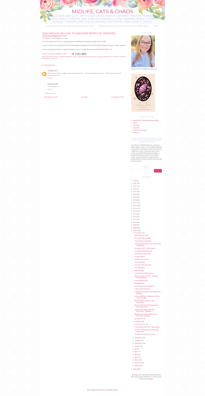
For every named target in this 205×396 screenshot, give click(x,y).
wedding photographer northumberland (108, 56)
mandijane (51, 70)
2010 (135, 222)
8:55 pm (50, 89)
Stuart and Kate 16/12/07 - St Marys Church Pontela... (146, 277)
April (136, 357)
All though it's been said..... (143, 254)
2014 (135, 211)
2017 (135, 203)
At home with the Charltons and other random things (147, 297)
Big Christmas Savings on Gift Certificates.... (144, 301)
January (137, 365)
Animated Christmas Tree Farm (145, 334)
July (136, 349)
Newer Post (51, 97)
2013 (135, 214)
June (136, 352)
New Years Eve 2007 (141, 235)
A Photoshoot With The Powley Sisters (147, 327)
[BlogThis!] (78, 54)
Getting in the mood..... (142, 259)
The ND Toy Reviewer (140, 130)
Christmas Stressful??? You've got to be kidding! (148, 292)
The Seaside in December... (144, 241)
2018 (135, 200)
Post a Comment (50, 93)
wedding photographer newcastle (87, 56)
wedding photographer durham (68, 56)
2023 (135, 186)
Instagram (136, 125)
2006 (135, 369)
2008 (135, 228)
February (138, 363)
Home (156, 26)
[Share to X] (81, 54)
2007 (135, 231)
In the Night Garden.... (142, 280)
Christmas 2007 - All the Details (145, 248)
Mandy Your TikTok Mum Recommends (146, 120)
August (137, 346)
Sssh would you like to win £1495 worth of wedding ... (148, 244)
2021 (135, 192)
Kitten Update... (140, 271)
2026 (135, 181)
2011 (135, 219)
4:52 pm (50, 78)
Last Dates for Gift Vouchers (144, 273)
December (138, 233)
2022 (135, 189)
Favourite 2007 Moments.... (144, 265)
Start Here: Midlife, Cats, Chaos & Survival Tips (70, 26)
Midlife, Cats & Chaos (102, 11)
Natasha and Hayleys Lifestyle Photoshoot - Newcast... (144, 310)
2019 (135, 197)
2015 (135, 208)
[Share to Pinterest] (85, 54)
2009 (135, 225)
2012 (135, 217)
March (137, 360)
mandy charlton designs (52, 56)
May (136, 354)
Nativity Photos (140, 283)
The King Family (140, 262)
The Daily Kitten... (140, 268)
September (139, 343)
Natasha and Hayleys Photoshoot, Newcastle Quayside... (146, 315)
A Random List (139, 321)
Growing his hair (140, 319)
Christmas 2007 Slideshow (143, 251)
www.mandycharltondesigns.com (100, 49)
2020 (135, 194)
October (138, 341)
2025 (135, 183)
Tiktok (135, 123)
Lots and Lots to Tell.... (142, 324)
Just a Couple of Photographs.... (145, 286)
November (138, 338)
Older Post (117, 97)
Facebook (136, 128)
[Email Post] (72, 53)
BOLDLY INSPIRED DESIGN (109, 390)
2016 (135, 205)
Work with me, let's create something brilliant (123, 26)
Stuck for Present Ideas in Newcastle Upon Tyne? (147, 330)
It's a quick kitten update (143, 238)
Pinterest (136, 132)
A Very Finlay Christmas (142, 289)
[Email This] (76, 54)
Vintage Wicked (140, 257)
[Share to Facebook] (83, 54)
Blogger (150, 379)
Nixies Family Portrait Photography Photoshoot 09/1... (146, 306)
